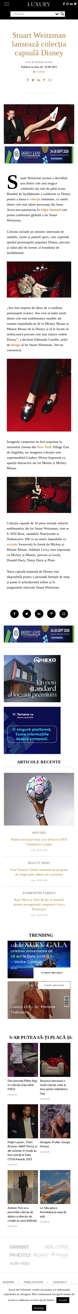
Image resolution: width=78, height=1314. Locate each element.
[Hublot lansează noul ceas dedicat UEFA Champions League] (39, 799)
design (15, 345)
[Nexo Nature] (32, 701)
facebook (64, 4)
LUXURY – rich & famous (39, 4)
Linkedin (71, 4)
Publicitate (33, 1282)
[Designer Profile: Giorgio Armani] (55, 1121)
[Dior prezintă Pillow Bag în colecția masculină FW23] (23, 1060)
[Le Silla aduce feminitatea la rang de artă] (55, 1187)
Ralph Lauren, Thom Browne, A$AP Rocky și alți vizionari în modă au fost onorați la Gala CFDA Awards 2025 (22, 1151)
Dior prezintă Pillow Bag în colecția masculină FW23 (22, 1085)
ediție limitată (51, 210)
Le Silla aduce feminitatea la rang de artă (53, 1212)
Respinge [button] (39, 1307)
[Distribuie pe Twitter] (33, 80)
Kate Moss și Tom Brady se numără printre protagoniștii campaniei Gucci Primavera (39, 904)
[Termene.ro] (32, 752)
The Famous (45, 893)
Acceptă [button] (63, 1300)
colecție (35, 199)
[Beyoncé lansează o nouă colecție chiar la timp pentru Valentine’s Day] (55, 1060)
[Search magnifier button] (62, 14)
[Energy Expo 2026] (39, 153)
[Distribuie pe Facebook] (27, 80)
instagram (67, 4)
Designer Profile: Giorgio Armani (55, 1144)
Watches (39, 832)
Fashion (41, 71)
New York (44, 447)
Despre (8, 1282)
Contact (60, 1282)
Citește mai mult (52, 973)
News (14, 969)
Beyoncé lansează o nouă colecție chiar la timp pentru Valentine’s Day (54, 1087)
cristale (12, 544)
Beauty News (39, 863)
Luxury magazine (54, 985)
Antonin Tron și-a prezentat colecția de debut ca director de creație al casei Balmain (22, 1214)
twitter (75, 4)
